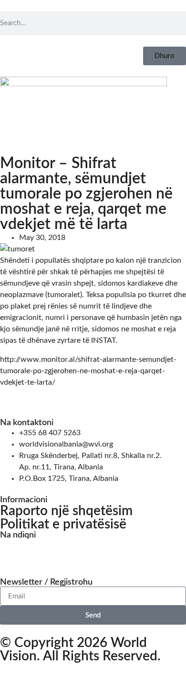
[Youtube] (89, 551)
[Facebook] (12, 551)
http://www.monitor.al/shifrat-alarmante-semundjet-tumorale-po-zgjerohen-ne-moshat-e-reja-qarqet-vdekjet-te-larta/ (88, 371)
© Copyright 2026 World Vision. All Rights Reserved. (80, 649)
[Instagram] (38, 551)
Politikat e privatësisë (63, 524)
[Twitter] (63, 551)
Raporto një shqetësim (66, 511)
